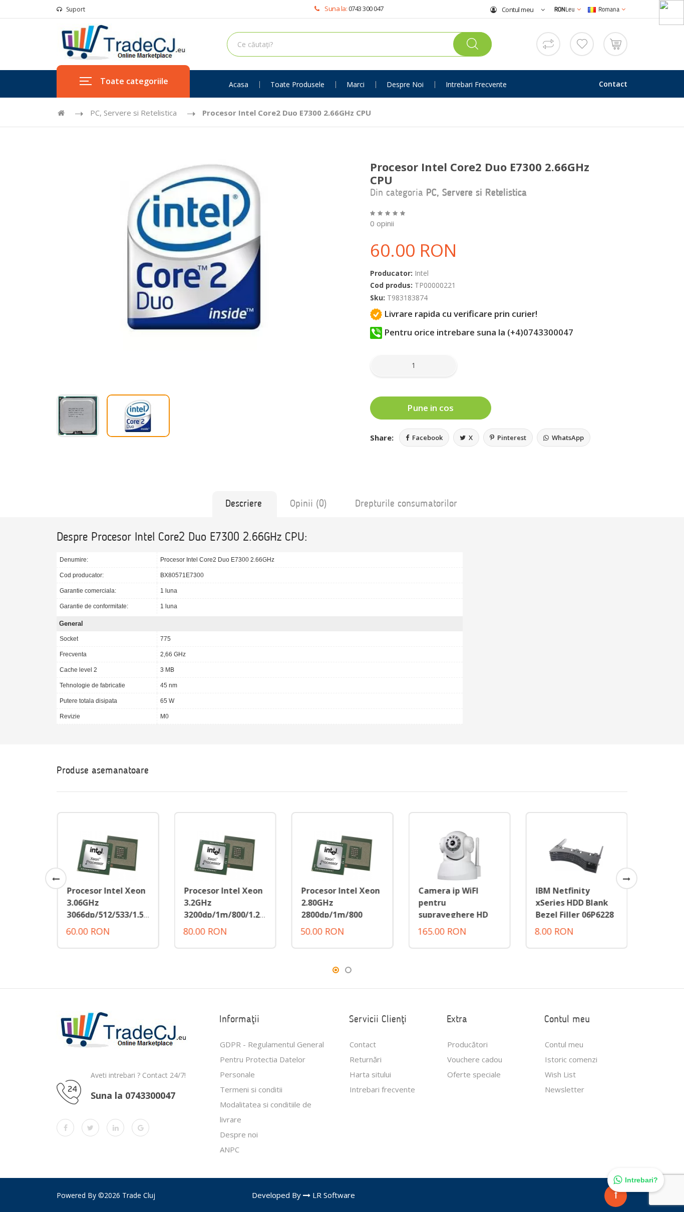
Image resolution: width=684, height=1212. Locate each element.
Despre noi (405, 84)
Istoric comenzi (571, 1059)
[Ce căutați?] (472, 44)
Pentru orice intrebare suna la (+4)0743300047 (477, 332)
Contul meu (517, 9)
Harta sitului (370, 1074)
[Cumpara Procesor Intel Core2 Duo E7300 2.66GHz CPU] (195, 246)
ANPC (229, 1149)
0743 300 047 (366, 8)
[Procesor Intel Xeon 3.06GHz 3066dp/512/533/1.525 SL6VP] (108, 855)
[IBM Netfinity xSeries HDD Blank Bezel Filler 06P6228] (576, 855)
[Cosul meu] (615, 43)
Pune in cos (430, 408)
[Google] (140, 1127)
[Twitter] (90, 1127)
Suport (75, 9)
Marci (356, 84)
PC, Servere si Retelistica (133, 113)
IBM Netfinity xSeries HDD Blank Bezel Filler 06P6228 (574, 902)
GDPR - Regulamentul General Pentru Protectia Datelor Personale (272, 1059)
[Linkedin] (115, 1127)
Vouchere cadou (474, 1059)
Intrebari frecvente (476, 84)
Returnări (366, 1059)
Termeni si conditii (251, 1089)
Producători (467, 1044)
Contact (613, 84)
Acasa (238, 84)
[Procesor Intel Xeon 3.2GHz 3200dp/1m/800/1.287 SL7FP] (225, 855)
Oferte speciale (474, 1074)
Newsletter (564, 1089)
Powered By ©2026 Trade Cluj (106, 1195)
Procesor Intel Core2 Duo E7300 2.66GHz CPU (286, 113)
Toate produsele (297, 84)
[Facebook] (65, 1127)
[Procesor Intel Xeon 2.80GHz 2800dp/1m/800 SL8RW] (342, 855)
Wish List (560, 1074)
